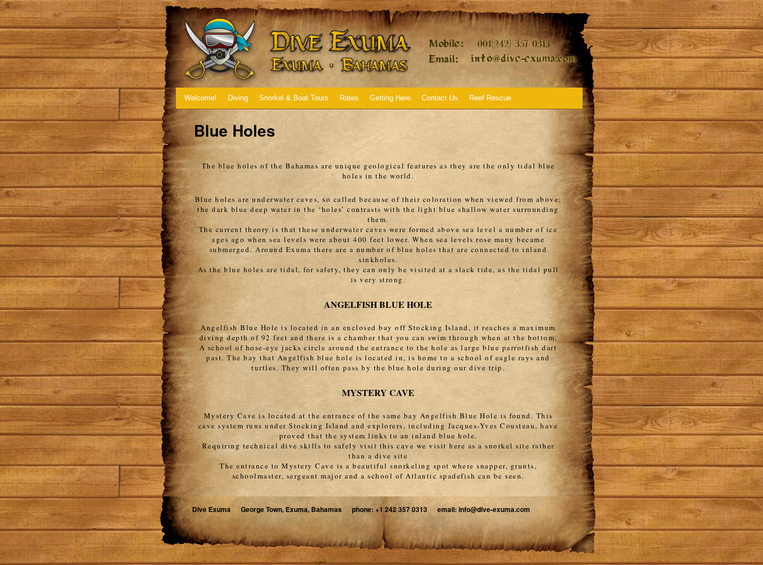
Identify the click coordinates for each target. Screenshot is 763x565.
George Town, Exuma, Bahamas (291, 509)
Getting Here (390, 98)
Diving (238, 98)
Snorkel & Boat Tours (293, 98)
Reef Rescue (490, 98)
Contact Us (440, 98)
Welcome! (200, 98)
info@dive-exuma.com (494, 509)
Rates (349, 98)
